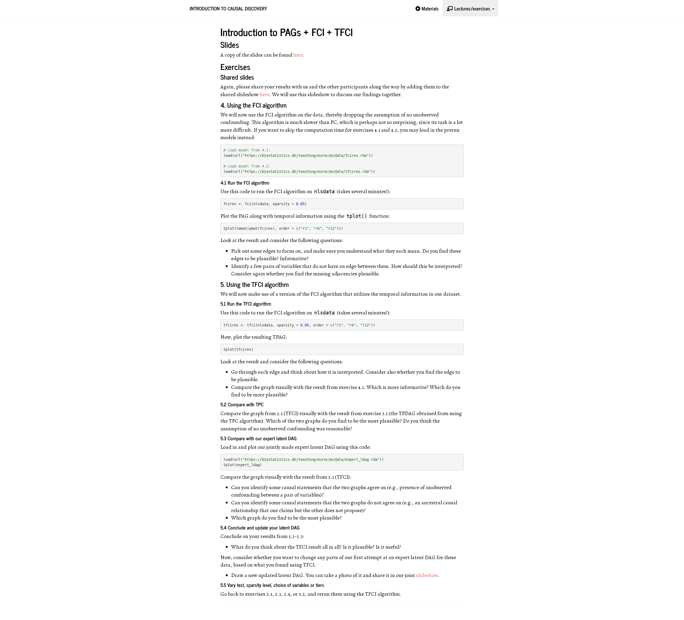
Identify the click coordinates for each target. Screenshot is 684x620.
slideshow (427, 575)
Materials (429, 8)
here (298, 55)
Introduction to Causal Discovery (228, 8)
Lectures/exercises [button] (472, 8)
